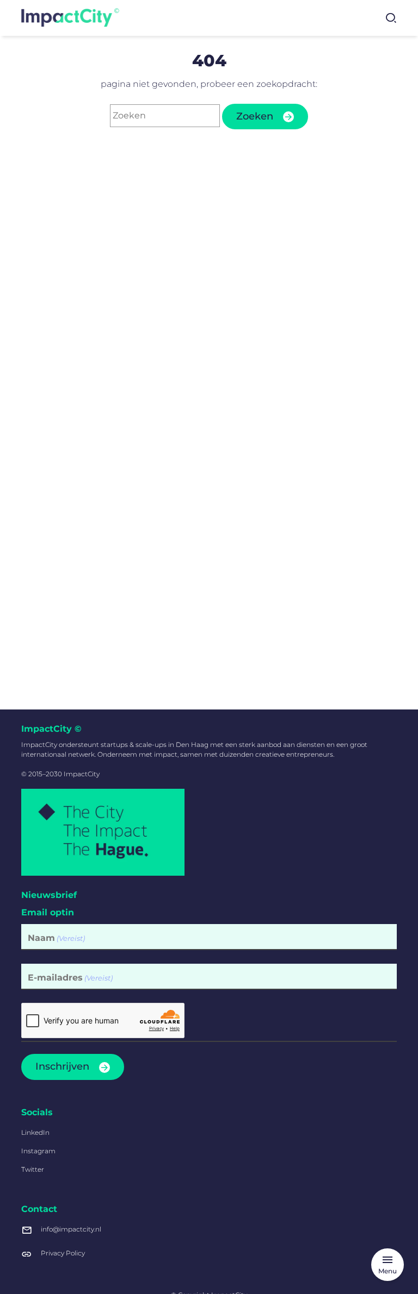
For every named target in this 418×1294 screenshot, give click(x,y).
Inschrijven (62, 1066)
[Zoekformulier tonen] (391, 18)
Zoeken (254, 116)
